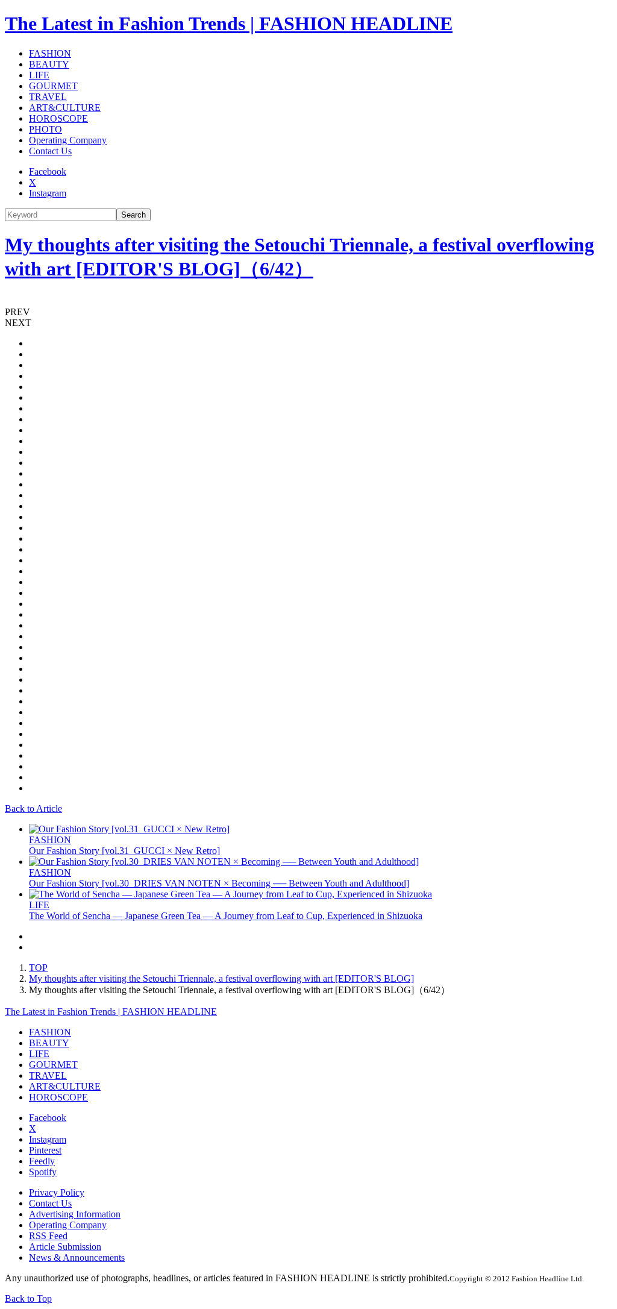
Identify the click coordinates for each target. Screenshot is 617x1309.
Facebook (47, 171)
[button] (308, 312)
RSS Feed (48, 1236)
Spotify (43, 1172)
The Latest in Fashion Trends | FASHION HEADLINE (229, 23)
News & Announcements (77, 1257)
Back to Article (33, 808)
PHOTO (45, 129)
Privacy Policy (56, 1192)
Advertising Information (75, 1214)
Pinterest (45, 1150)
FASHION (50, 53)
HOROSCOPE (58, 118)
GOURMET (53, 86)
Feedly (42, 1161)
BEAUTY (49, 64)
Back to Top (28, 1298)
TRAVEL (48, 97)
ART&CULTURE (65, 107)
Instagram (47, 193)
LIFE (39, 75)
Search (133, 214)
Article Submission (65, 1247)
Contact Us (50, 151)
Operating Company (68, 140)
